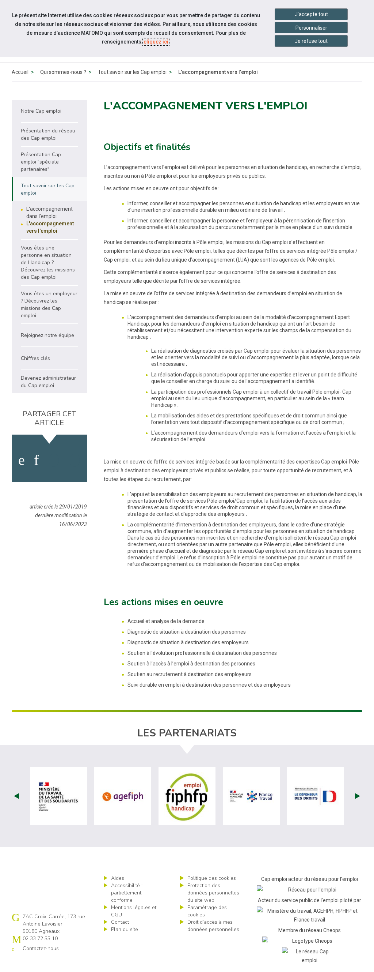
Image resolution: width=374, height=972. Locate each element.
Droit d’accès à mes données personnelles (213, 926)
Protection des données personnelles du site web (213, 893)
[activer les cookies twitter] (54, 460)
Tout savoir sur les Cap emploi (132, 72)
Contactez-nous (41, 948)
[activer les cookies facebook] (21, 460)
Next (357, 796)
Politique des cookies (211, 878)
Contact (120, 922)
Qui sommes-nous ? (63, 72)
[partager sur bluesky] (74, 460)
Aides (117, 878)
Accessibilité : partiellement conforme (126, 893)
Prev (16, 796)
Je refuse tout (311, 41)
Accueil (20, 72)
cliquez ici (156, 42)
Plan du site (124, 929)
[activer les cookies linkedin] (36, 460)
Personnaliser (311, 28)
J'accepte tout (311, 14)
